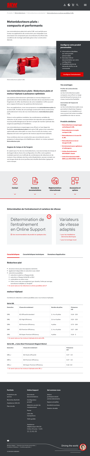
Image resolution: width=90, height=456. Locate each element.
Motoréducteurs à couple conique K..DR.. (70, 131)
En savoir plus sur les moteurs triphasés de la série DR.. (26, 338)
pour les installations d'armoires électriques (68, 235)
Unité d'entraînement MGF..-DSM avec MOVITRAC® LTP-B (71, 158)
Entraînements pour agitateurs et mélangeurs (72, 147)
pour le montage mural (68, 240)
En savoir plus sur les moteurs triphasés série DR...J (25, 368)
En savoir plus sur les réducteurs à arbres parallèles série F (28, 286)
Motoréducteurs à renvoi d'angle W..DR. (70, 142)
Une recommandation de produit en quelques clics (29, 234)
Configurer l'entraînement (72, 74)
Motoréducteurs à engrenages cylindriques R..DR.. (72, 126)
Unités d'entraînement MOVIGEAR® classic (69, 152)
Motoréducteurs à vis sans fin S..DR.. (71, 136)
